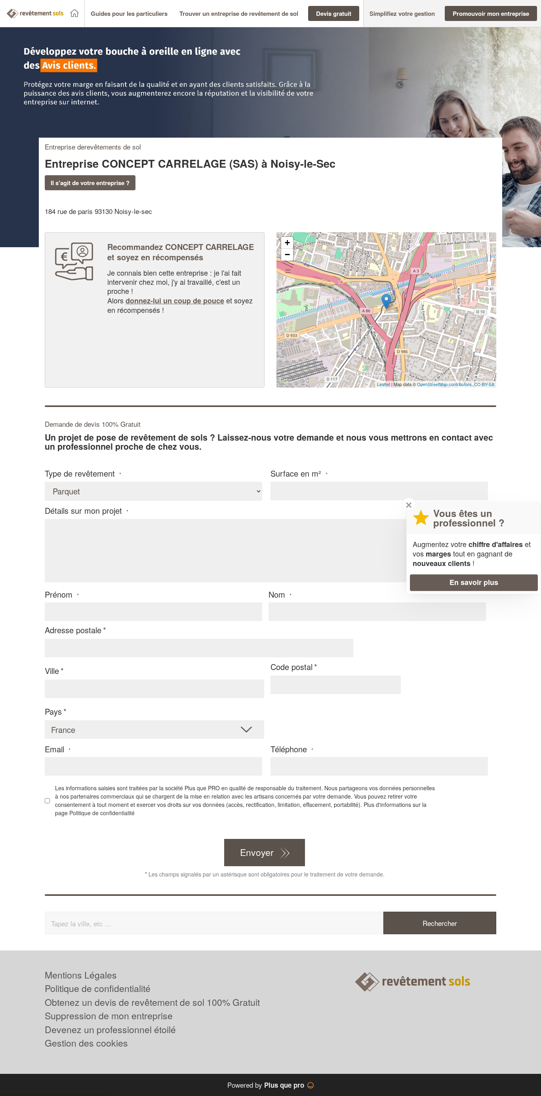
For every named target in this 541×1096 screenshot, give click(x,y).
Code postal (291, 666)
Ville (52, 670)
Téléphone (291, 749)
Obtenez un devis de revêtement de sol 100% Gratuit (152, 1002)
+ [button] (287, 243)
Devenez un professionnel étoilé (110, 1029)
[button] (129, 13)
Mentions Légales (81, 974)
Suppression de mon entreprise (109, 1015)
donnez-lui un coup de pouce (175, 300)
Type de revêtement (83, 473)
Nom (280, 594)
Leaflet (383, 384)
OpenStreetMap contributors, (445, 384)
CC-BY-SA (484, 384)
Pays (53, 711)
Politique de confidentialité (102, 813)
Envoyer (257, 852)
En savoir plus (474, 582)
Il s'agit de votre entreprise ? (90, 182)
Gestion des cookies (86, 1042)
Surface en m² (299, 473)
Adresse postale (73, 630)
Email (57, 749)
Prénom (62, 594)
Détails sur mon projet (86, 510)
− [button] (287, 254)
